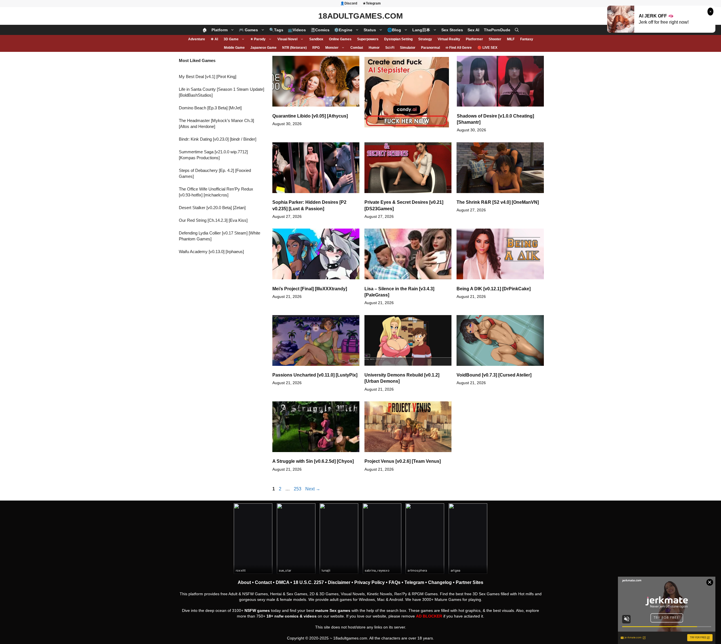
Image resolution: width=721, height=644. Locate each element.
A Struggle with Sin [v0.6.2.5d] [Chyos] (313, 461)
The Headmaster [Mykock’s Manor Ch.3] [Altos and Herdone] (216, 123)
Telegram (414, 582)
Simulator (407, 48)
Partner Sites (469, 582)
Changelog (440, 582)
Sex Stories (452, 30)
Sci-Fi (389, 48)
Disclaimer (339, 582)
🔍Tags (276, 30)
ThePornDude (497, 30)
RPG (316, 48)
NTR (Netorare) (294, 48)
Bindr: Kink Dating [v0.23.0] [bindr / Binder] (217, 139)
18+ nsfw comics (282, 616)
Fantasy (526, 39)
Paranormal (430, 48)
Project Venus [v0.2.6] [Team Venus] (402, 461)
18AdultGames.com (360, 16)
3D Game (231, 39)
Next (312, 488)
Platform (220, 30)
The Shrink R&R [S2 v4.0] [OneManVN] (498, 202)
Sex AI (473, 30)
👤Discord (348, 3)
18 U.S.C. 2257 (308, 582)
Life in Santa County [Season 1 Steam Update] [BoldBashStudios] (221, 92)
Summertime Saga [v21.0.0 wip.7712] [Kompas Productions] (213, 154)
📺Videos (297, 30)
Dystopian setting (398, 39)
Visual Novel (287, 39)
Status (370, 30)
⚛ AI (214, 39)
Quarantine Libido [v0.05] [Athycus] (310, 116)
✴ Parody (258, 39)
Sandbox (316, 39)
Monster (332, 48)
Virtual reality (449, 39)
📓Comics (320, 30)
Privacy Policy (369, 582)
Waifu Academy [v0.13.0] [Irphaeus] (211, 251)
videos (310, 616)
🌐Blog (394, 30)
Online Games (340, 39)
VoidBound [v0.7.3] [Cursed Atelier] (494, 375)
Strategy (425, 39)
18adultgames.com (350, 638)
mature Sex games (332, 610)
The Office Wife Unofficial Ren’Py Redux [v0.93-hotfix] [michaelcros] (216, 192)
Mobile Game (234, 48)
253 (298, 488)
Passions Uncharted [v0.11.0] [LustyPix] (314, 375)
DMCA (282, 582)
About (244, 582)
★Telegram (372, 3)
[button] (517, 30)
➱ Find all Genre (459, 48)
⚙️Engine (343, 30)
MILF (511, 39)
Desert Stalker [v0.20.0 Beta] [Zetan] (212, 207)
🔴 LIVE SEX (487, 48)
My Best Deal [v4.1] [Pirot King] (207, 76)
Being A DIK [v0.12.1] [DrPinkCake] (494, 288)
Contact (263, 582)
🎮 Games (248, 30)
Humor (374, 48)
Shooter (495, 39)
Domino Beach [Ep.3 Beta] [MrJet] (210, 107)
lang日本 (421, 30)
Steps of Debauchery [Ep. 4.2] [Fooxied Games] (215, 173)
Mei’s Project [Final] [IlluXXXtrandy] (309, 288)
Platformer (474, 39)
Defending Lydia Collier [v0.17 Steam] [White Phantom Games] (219, 236)
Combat (356, 48)
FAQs (394, 582)
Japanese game (263, 48)
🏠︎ (204, 30)
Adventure (196, 39)
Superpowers (368, 39)
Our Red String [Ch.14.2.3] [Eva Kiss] (213, 220)
